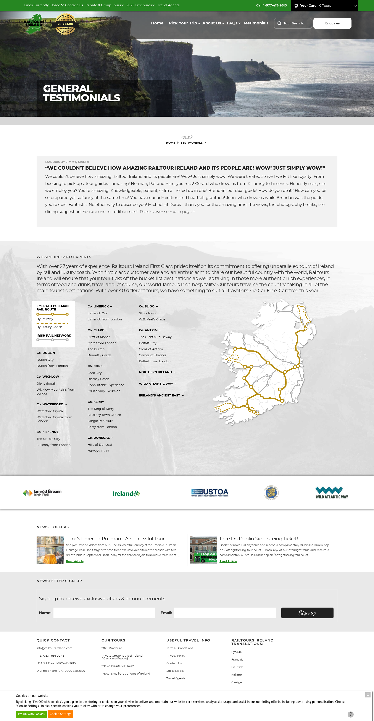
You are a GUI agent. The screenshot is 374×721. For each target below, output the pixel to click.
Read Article (74, 561)
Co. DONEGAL (101, 437)
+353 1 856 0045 (53, 655)
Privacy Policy (175, 655)
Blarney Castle (99, 379)
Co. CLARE (98, 330)
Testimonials (256, 23)
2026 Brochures (139, 5)
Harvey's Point (99, 450)
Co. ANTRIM (150, 330)
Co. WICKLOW (50, 376)
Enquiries (332, 23)
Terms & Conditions (179, 648)
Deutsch (237, 667)
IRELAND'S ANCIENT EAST (161, 395)
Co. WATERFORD (52, 404)
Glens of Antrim (151, 349)
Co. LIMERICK (100, 306)
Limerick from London (105, 319)
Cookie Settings (60, 714)
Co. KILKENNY (49, 432)
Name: (45, 613)
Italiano (236, 674)
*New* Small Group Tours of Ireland (126, 673)
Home (157, 23)
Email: (166, 613)
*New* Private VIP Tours (118, 666)
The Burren (96, 349)
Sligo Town (147, 313)
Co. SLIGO (149, 306)
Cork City (95, 373)
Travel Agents (168, 5)
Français (237, 659)
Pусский (236, 652)
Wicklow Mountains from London (56, 391)
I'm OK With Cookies (31, 714)
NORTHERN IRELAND (157, 372)
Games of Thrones (152, 355)
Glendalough (46, 383)
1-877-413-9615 (66, 663)
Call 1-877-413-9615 (271, 5)
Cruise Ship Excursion (104, 391)
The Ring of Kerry (101, 409)
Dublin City (45, 359)
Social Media (175, 671)
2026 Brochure (112, 648)
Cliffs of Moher (99, 337)
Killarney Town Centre (104, 415)
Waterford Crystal (50, 411)
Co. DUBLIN (48, 353)
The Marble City (48, 439)
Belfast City (148, 343)
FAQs (232, 23)
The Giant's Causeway (155, 337)
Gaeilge (236, 682)
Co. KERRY (98, 402)
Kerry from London (102, 427)
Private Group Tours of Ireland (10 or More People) (122, 657)
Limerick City (98, 313)
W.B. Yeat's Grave (152, 319)
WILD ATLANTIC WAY (158, 383)
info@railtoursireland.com (55, 648)
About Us (211, 23)
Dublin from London (52, 366)
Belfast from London (155, 361)
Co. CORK (97, 366)
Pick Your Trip (183, 23)
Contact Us (74, 5)
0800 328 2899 (75, 671)
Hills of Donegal (100, 444)
